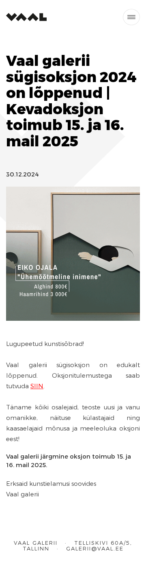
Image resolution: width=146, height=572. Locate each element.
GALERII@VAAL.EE (95, 548)
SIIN (36, 385)
